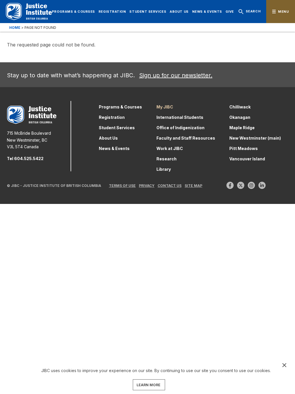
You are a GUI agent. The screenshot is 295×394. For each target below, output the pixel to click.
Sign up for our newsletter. (175, 75)
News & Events (207, 12)
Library (163, 169)
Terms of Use (122, 185)
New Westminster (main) (255, 138)
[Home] (29, 11)
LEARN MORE (148, 385)
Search (253, 11)
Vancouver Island (247, 158)
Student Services (147, 12)
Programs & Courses (73, 12)
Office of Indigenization (180, 127)
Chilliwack (240, 106)
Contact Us (169, 185)
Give (230, 12)
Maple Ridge (242, 127)
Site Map (193, 185)
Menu (283, 12)
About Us (179, 12)
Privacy (146, 185)
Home (14, 27)
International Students (179, 117)
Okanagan (239, 117)
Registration (112, 12)
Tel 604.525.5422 (25, 158)
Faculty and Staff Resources (185, 138)
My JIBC (164, 106)
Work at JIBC (169, 148)
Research (166, 158)
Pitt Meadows (243, 148)
